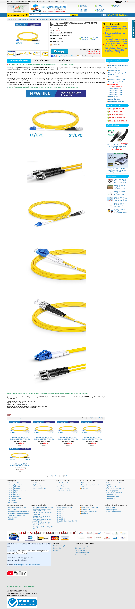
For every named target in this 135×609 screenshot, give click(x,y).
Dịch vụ (55, 550)
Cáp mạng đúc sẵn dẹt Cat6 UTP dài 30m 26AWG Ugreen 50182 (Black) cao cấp (117, 146)
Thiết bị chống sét (113, 68)
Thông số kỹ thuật (42, 60)
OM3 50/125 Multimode (115, 90)
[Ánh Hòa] (8, 1)
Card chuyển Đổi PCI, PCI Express (43, 507)
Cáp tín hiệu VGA (111, 487)
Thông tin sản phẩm (19, 60)
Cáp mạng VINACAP (14, 496)
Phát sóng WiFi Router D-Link (16, 515)
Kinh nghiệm (31, 1)
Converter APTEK (113, 77)
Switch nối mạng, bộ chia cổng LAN (18, 513)
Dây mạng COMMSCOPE (15, 489)
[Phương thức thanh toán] (67, 540)
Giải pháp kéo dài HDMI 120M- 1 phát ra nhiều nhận (120, 205)
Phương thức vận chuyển (82, 550)
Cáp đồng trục (12, 500)
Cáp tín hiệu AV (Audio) (112, 496)
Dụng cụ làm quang (114, 99)
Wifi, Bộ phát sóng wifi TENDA (17, 507)
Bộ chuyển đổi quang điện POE (118, 65)
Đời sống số (21, 1)
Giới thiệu (14, 1)
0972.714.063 (100, 5)
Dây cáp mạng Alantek (14, 498)
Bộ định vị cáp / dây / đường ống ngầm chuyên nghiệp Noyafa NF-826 (120, 212)
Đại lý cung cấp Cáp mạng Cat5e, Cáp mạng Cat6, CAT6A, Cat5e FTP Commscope (119, 188)
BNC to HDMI (36, 525)
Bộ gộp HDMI (61, 519)
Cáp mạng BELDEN (13, 494)
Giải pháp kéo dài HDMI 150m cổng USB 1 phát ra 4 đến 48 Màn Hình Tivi (120, 200)
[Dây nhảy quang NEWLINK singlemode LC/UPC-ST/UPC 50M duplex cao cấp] (28, 36)
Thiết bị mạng (12, 480)
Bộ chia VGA (60, 511)
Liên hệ (62, 1)
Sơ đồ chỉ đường (87, 56)
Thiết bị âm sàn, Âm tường (89, 480)
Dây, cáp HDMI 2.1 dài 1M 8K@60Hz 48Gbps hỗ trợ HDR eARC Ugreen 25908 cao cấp (117, 170)
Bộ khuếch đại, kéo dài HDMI (114, 483)
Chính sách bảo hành (81, 555)
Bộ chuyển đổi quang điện (116, 101)
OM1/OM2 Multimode (115, 88)
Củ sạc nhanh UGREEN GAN (89, 507)
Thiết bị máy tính (86, 505)
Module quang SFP (114, 70)
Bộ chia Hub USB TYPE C (64, 507)
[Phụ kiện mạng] (18, 8)
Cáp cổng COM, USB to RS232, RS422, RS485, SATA (42, 509)
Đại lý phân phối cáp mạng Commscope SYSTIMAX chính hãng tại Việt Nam (119, 194)
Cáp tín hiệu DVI (110, 498)
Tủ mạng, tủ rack (62, 485)
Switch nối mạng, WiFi (15, 505)
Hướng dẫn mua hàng (67, 56)
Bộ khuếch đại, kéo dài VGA (114, 492)
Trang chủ (11, 19)
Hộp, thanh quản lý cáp (63, 489)
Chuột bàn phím (85, 509)
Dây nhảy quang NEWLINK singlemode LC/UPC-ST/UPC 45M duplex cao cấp (20, 439)
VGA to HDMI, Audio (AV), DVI (41, 523)
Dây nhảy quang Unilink (115, 82)
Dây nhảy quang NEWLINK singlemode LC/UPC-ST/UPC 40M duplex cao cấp (44, 439)
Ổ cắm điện (84, 488)
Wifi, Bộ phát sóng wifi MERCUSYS (18, 511)
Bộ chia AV (60, 513)
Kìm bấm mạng (37, 483)
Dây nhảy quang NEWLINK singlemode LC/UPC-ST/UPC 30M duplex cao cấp (92, 439)
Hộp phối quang (113, 96)
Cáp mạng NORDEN (14, 492)
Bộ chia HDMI (61, 509)
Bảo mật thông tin (80, 548)
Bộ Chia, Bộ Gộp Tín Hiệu (64, 505)
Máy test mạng (37, 485)
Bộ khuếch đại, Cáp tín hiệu (114, 480)
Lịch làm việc (57, 548)
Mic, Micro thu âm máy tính (89, 511)
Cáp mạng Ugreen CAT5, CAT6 (17, 490)
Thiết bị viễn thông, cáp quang (116, 505)
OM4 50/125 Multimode (115, 92)
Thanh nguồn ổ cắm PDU (64, 490)
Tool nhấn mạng (37, 487)
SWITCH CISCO (13, 517)
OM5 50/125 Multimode (115, 94)
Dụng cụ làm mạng (38, 480)
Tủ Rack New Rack (62, 483)
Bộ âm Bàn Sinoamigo (87, 483)
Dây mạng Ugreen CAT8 (15, 485)
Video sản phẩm (63, 60)
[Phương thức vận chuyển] (49, 8)
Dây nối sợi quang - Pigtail (116, 79)
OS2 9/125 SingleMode (115, 86)
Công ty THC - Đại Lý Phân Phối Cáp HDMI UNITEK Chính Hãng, (120, 181)
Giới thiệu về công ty (59, 546)
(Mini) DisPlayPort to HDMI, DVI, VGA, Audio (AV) (42, 516)
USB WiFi (11, 519)
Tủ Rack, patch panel (63, 480)
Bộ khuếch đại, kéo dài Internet (115, 489)
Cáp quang (111, 63)
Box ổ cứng (84, 513)
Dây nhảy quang (113, 84)
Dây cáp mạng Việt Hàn (15, 483)
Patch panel (60, 487)
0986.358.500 (83, 5)
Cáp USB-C (109, 485)
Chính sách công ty (52, 1)
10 (103, 418)
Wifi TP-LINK (12, 509)
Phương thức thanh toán (82, 552)
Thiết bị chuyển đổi (38, 505)
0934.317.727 (117, 5)
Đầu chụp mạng (12, 502)
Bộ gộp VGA (60, 517)
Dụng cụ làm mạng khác (39, 489)
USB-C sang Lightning (112, 490)
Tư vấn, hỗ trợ (41, 1)
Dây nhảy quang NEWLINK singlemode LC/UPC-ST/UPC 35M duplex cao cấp (68, 439)
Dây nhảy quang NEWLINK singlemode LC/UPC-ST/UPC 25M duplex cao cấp (20, 465)
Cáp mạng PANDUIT (14, 487)
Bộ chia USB (60, 515)
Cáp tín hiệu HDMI (111, 494)
